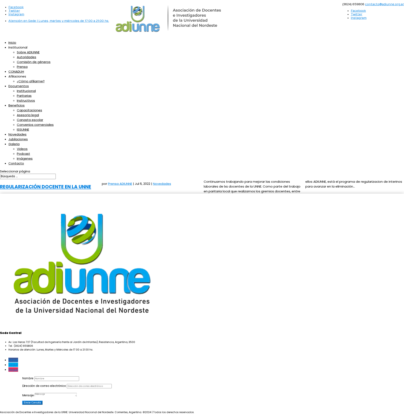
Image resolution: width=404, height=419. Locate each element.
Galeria (14, 144)
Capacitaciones (29, 110)
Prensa (22, 66)
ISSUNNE (23, 129)
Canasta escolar (30, 120)
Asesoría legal (28, 115)
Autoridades (26, 57)
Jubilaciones (18, 139)
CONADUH (16, 71)
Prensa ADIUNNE (120, 183)
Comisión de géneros (33, 62)
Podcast (23, 153)
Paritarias (24, 95)
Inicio (12, 42)
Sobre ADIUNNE (28, 52)
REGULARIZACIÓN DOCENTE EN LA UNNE (45, 186)
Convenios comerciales (35, 124)
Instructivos (26, 100)
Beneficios (16, 105)
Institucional (26, 91)
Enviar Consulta (32, 402)
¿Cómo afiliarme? (31, 81)
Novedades (17, 134)
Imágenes (25, 158)
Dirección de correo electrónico (44, 386)
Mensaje (28, 395)
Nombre (27, 378)
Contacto (16, 163)
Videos (22, 149)
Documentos (18, 86)
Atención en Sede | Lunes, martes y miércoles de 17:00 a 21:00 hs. (58, 21)
